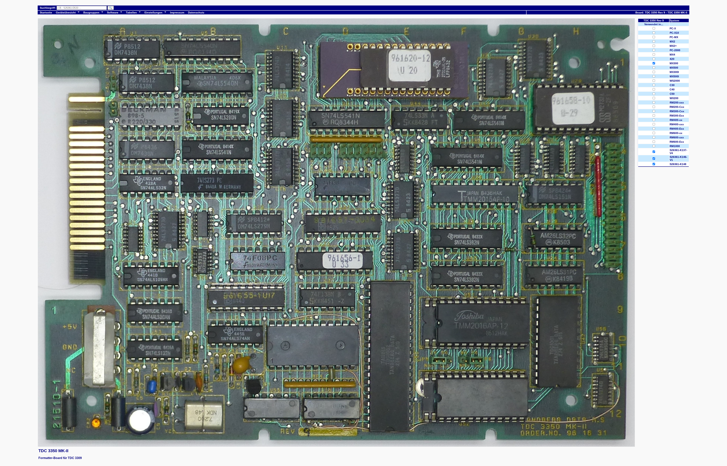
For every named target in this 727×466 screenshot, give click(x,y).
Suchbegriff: (48, 7)
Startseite (46, 12)
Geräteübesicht (66, 12)
